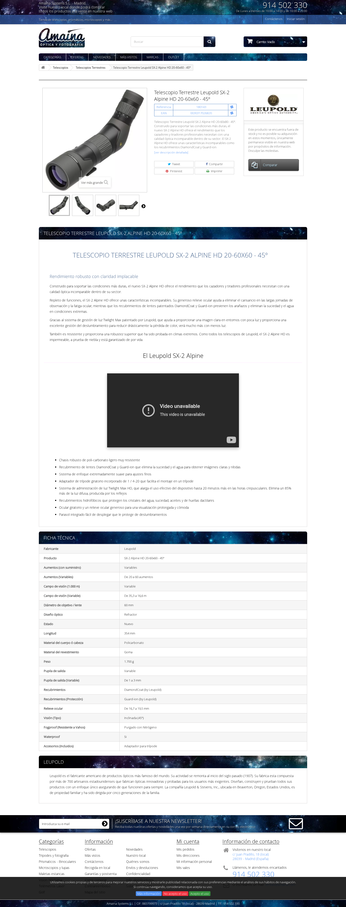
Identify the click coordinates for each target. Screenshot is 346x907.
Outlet (173, 57)
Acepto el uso (199, 893)
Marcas (152, 57)
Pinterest (175, 171)
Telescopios (47, 849)
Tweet (175, 164)
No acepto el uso (175, 893)
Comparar (270, 165)
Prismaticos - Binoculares (57, 861)
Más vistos (128, 57)
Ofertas (77, 57)
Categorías (52, 57)
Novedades (102, 57)
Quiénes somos (137, 861)
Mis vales (183, 867)
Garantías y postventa (101, 874)
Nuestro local (136, 855)
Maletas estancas (51, 874)
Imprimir (216, 171)
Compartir (215, 164)
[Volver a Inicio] (43, 67)
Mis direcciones (188, 855)
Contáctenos (273, 19)
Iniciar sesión (296, 19)
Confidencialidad (138, 874)
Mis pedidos (185, 849)
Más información (148, 893)
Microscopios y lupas (54, 867)
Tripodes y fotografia (53, 855)
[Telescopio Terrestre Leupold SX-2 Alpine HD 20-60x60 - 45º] (59, 205)
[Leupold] (274, 104)
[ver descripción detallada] (171, 152)
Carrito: (265, 42)
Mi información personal (194, 861)
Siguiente (143, 206)
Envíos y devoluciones (142, 867)
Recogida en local (97, 867)
